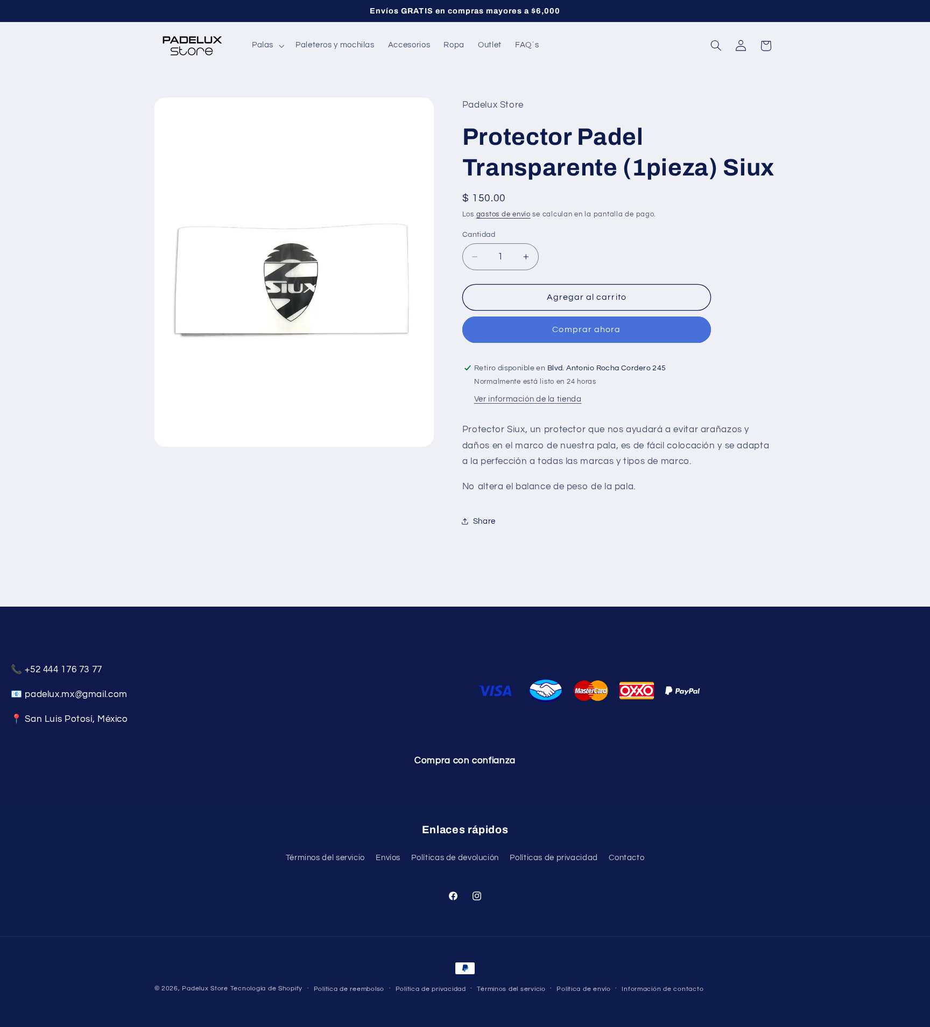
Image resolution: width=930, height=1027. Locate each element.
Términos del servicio (325, 858)
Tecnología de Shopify (266, 988)
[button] (266, 46)
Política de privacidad (431, 989)
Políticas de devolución (455, 858)
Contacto (626, 858)
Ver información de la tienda (528, 399)
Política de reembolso (349, 989)
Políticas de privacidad (554, 858)
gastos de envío (503, 214)
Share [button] (484, 521)
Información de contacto (662, 989)
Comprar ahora (586, 329)
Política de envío (583, 989)
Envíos (388, 858)
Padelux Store (205, 988)
